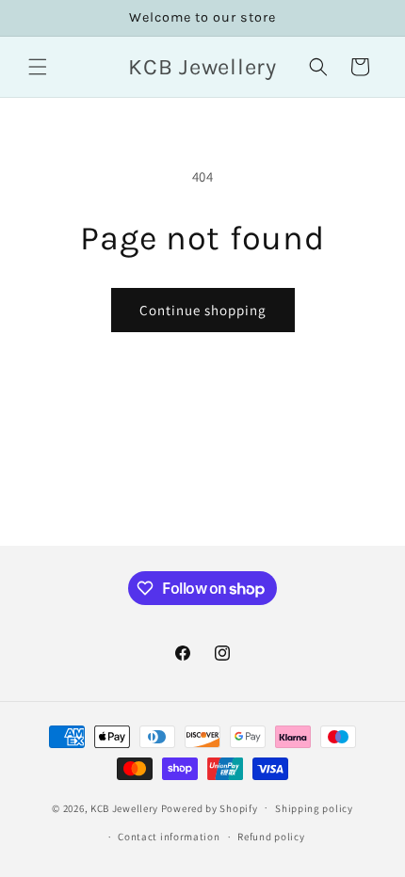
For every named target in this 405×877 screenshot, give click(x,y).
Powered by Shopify (209, 807)
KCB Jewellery (124, 807)
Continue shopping (203, 310)
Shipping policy (314, 808)
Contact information (168, 836)
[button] (37, 67)
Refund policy (270, 836)
